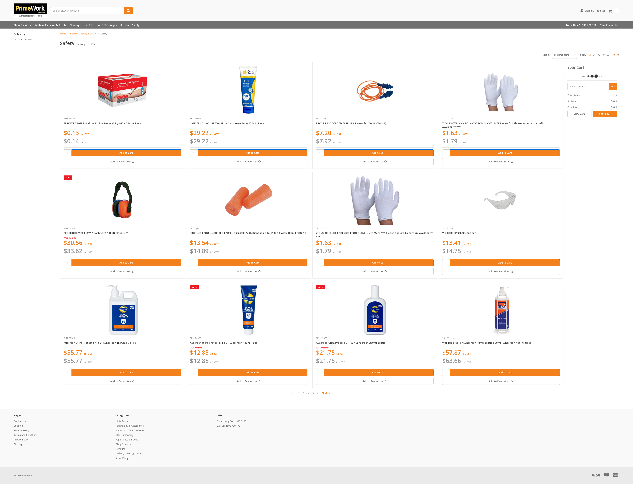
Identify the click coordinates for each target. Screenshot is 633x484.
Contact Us (20, 421)
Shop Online (21, 25)
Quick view (122, 90)
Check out (605, 113)
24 (594, 54)
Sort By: (546, 54)
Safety (135, 25)
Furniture (120, 448)
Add (613, 86)
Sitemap (18, 444)
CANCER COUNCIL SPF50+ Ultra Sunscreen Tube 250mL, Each (227, 123)
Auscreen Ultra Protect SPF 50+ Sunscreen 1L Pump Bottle (100, 342)
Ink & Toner (121, 421)
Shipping (18, 425)
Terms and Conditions (25, 435)
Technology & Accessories (129, 425)
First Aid (87, 25)
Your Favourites (609, 25)
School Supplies (123, 458)
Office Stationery (124, 435)
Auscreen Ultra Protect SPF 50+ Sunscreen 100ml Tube (224, 342)
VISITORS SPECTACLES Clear (459, 232)
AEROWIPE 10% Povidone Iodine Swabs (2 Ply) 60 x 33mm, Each (102, 123)
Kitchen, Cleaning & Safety (50, 25)
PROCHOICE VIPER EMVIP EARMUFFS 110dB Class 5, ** (96, 232)
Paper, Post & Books (126, 439)
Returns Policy (21, 430)
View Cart (579, 113)
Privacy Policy (21, 439)
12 (589, 54)
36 (599, 54)
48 (603, 54)
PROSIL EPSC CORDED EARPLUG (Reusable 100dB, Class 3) (351, 123)
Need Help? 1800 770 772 (581, 25)
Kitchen (124, 25)
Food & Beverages (106, 25)
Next (325, 393)
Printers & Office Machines (129, 430)
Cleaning (74, 25)
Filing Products (123, 444)
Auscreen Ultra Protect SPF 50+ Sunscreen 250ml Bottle (350, 342)
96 (608, 54)
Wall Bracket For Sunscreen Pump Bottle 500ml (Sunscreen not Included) (487, 342)
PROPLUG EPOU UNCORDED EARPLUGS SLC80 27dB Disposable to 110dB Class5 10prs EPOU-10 (248, 232)
